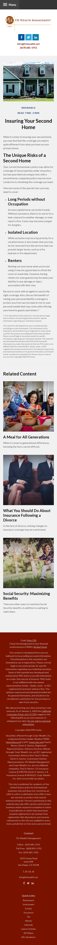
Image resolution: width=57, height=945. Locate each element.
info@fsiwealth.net (28, 43)
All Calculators (28, 937)
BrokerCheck (40, 647)
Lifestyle (28, 924)
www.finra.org (13, 742)
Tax (28, 916)
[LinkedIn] (33, 883)
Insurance (29, 912)
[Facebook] (24, 883)
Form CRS (31, 640)
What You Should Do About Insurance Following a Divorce (27, 515)
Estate (28, 908)
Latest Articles (28, 929)
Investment (28, 904)
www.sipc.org (36, 742)
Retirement (28, 900)
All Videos (29, 933)
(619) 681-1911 (28, 47)
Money (28, 920)
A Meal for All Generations (26, 437)
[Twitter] (28, 883)
